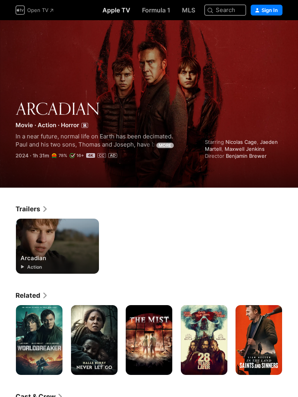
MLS (188, 10)
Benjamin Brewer (246, 156)
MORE (165, 145)
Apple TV (116, 10)
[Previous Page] (7, 340)
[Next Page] (290, 340)
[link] (32, 209)
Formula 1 (156, 10)
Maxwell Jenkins (245, 149)
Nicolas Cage (241, 142)
